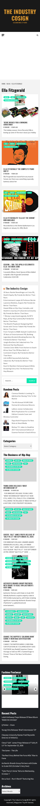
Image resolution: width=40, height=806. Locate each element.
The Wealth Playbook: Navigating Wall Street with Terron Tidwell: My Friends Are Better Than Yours (19, 326)
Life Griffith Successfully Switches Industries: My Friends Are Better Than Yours (17, 360)
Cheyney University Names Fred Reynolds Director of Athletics (18, 736)
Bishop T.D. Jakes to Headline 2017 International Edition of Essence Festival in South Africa (24, 429)
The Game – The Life (10, 750)
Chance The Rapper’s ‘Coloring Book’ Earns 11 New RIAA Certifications (18, 637)
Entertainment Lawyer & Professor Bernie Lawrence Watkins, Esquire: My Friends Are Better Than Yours (19, 303)
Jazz (13, 97)
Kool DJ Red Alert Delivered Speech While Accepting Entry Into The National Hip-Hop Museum (19, 368)
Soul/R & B (30, 617)
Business (9, 460)
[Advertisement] (20, 58)
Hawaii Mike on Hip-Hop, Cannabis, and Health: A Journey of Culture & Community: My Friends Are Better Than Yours (19, 310)
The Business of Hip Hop (13, 467)
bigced (7, 127)
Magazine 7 (18, 802)
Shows (18, 242)
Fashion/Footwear (11, 561)
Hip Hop (17, 460)
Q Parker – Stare (8, 725)
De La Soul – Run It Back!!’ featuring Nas (18, 779)
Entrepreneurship (20, 558)
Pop (29, 193)
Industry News (16, 239)
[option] (20, 692)
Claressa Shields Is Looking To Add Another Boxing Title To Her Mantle (24, 396)
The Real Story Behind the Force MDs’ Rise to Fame (20, 757)
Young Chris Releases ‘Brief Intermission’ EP (15, 487)
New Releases (21, 97)
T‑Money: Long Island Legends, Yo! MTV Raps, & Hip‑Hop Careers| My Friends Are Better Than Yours (18, 318)
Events (7, 239)
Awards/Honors (23, 611)
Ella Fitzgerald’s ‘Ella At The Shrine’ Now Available (19, 219)
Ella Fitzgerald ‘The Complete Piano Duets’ (18, 170)
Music (6, 97)
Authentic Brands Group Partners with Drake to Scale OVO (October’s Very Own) (18, 585)
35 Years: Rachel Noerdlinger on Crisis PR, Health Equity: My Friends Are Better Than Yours (19, 295)
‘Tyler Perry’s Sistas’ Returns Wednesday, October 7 (18, 772)
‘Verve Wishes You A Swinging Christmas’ (15, 123)
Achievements (10, 611)
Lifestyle (32, 239)
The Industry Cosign (20, 14)
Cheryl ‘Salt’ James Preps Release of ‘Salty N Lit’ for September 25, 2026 (19, 535)
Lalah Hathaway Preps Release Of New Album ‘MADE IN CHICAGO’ (20, 718)
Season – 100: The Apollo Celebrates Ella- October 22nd (18, 265)
